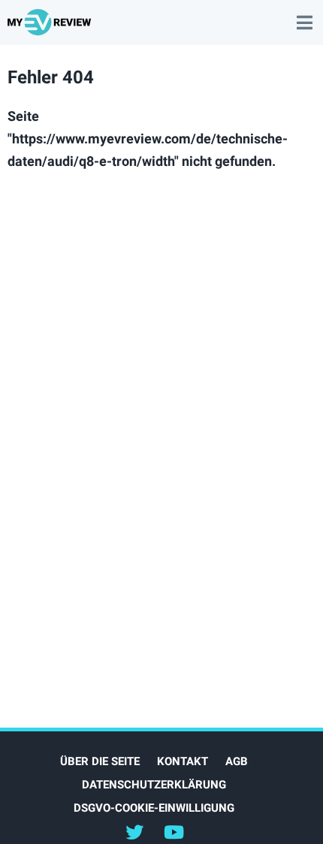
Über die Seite (100, 761)
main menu (304, 15)
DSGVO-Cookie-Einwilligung (154, 808)
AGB (236, 761)
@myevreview (174, 831)
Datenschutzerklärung (154, 784)
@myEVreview (134, 831)
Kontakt (182, 761)
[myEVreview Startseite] (51, 29)
